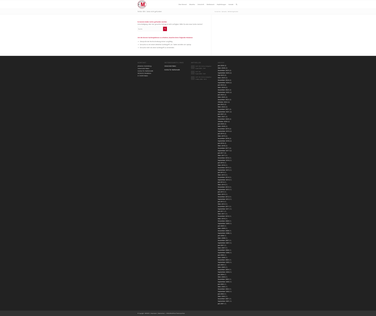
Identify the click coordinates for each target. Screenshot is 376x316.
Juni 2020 (221, 124)
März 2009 (221, 228)
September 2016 (223, 160)
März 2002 (221, 296)
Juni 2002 (221, 294)
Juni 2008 (221, 236)
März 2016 (221, 165)
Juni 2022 (221, 104)
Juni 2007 (221, 245)
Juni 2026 (221, 65)
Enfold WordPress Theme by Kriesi (175, 313)
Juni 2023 (221, 95)
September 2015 (223, 170)
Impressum (154, 313)
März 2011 (221, 214)
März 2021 (221, 116)
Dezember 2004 (223, 269)
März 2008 (221, 238)
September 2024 (223, 83)
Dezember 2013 (223, 187)
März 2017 (221, 155)
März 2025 (221, 78)
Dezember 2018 (223, 138)
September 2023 (223, 92)
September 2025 (223, 73)
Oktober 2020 (222, 121)
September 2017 (223, 151)
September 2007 (223, 243)
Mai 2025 (221, 75)
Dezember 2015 (223, 168)
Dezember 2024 (223, 80)
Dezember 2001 (223, 299)
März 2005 (221, 267)
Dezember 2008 (223, 231)
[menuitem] (182, 4)
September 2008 (223, 233)
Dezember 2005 (223, 260)
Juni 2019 (221, 133)
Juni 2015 (221, 172)
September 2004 (223, 272)
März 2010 (221, 219)
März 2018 (221, 146)
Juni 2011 (221, 211)
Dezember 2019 (223, 129)
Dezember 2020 (223, 119)
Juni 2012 (221, 201)
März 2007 (221, 248)
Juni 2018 (221, 143)
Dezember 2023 (223, 90)
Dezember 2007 (223, 240)
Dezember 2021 (223, 109)
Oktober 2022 (222, 102)
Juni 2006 (221, 255)
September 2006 (223, 252)
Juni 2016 (221, 163)
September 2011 (223, 209)
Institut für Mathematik (172, 70)
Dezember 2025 (223, 70)
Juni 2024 (221, 85)
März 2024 (221, 87)
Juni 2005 (221, 265)
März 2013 (221, 194)
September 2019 (223, 131)
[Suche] (236, 4)
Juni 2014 (221, 182)
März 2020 (221, 126)
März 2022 (221, 107)
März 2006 (221, 257)
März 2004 (221, 277)
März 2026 (221, 68)
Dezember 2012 (223, 197)
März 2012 (221, 204)
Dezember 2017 (223, 148)
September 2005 (223, 262)
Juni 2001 (221, 304)
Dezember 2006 (223, 250)
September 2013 (223, 189)
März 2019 (221, 136)
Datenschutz (161, 313)
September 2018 (223, 141)
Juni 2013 (221, 192)
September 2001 (223, 301)
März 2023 (221, 97)
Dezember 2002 (223, 289)
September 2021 (223, 112)
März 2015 (221, 175)
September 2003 (223, 282)
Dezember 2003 (223, 279)
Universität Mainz (170, 66)
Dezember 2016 (223, 158)
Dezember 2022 (223, 99)
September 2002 (223, 291)
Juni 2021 (221, 114)
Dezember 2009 (223, 221)
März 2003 (221, 287)
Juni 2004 (221, 274)
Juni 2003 (221, 284)
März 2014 (221, 184)
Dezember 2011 (223, 206)
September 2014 (223, 180)
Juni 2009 (221, 226)
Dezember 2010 (223, 216)
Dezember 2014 (223, 177)
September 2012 (223, 199)
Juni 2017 (221, 153)
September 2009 (223, 223)
